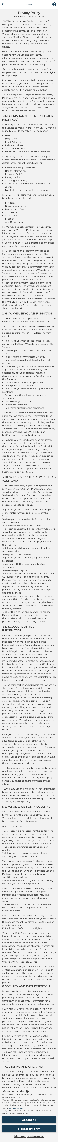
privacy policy (15, 1108)
